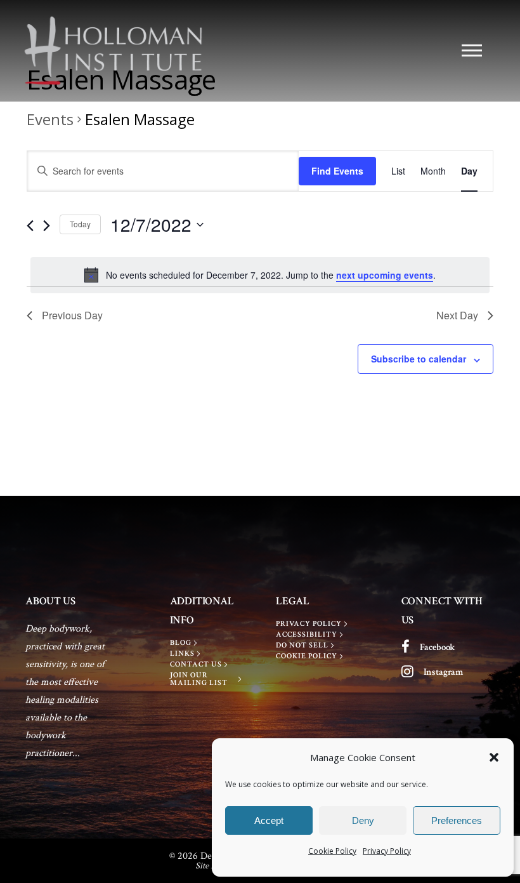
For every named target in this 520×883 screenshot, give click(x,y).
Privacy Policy (387, 851)
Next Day (457, 315)
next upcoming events (384, 275)
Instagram (444, 672)
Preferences (456, 820)
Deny (363, 820)
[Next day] (46, 226)
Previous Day (72, 315)
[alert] (260, 275)
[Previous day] (30, 226)
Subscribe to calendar (418, 358)
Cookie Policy (332, 851)
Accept (268, 820)
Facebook (438, 647)
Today (80, 223)
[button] (494, 757)
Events (50, 119)
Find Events (337, 170)
